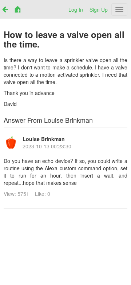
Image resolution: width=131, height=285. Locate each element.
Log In (75, 9)
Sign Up (99, 9)
